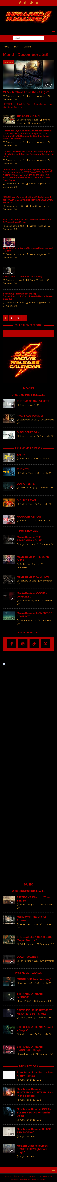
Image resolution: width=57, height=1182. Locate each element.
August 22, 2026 (27, 405)
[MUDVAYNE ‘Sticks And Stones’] (9, 919)
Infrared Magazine (37, 96)
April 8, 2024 (26, 520)
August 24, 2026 (27, 1080)
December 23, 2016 (29, 120)
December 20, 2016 (15, 226)
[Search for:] (28, 38)
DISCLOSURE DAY (28, 432)
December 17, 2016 (15, 280)
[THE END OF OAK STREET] (9, 403)
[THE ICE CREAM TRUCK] (9, 119)
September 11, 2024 (29, 924)
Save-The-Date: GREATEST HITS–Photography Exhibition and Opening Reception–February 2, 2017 (28, 154)
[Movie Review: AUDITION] (9, 579)
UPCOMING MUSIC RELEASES (28, 891)
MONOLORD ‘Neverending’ (34, 979)
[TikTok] (31, 3)
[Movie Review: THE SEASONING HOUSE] (9, 539)
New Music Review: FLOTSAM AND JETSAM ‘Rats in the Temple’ (35, 1092)
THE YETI (23, 469)
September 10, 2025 (29, 420)
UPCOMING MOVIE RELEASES (28, 395)
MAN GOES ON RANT (30, 516)
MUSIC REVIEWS (28, 1066)
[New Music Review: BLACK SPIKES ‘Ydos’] (9, 1131)
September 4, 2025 (29, 904)
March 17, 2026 (27, 1054)
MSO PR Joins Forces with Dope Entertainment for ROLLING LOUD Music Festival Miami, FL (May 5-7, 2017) (28, 200)
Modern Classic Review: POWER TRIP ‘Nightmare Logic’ (32, 1149)
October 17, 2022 (28, 620)
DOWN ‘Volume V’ (28, 956)
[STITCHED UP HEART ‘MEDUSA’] (9, 996)
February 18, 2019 (28, 581)
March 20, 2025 (27, 488)
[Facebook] (20, 3)
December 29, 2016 (15, 96)
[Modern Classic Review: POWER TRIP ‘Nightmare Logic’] (9, 1148)
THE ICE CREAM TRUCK (28, 116)
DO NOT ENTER (26, 483)
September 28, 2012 (29, 601)
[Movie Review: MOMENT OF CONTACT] (9, 615)
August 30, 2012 (27, 544)
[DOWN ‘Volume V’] (9, 959)
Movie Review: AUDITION (33, 576)
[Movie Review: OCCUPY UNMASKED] (9, 596)
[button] (53, 31)
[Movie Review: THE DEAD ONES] (9, 559)
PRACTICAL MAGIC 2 (30, 415)
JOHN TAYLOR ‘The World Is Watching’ (23, 276)
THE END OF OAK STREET (33, 401)
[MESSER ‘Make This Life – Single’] (28, 74)
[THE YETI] (9, 471)
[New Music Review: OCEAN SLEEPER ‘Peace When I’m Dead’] (9, 1111)
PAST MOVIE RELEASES (28, 448)
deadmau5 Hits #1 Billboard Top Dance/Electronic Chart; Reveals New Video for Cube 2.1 (28, 296)
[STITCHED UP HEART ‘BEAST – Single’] (9, 1029)
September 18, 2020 (29, 564)
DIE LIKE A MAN (26, 500)
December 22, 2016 (15, 142)
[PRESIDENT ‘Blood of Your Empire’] (9, 900)
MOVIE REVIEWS (28, 531)
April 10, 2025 (26, 458)
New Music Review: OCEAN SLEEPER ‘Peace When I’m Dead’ (34, 1112)
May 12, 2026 (26, 1001)
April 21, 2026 (26, 1034)
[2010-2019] (9, 242)
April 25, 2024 (26, 504)
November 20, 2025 (29, 961)
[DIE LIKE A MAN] (9, 503)
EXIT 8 (21, 454)
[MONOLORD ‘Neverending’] (9, 981)
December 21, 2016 (15, 206)
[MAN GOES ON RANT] (9, 519)
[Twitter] (37, 3)
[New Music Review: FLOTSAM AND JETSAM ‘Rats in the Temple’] (9, 1091)
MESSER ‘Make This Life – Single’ (26, 92)
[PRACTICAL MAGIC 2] (9, 418)
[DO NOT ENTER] (9, 486)
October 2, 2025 (27, 944)
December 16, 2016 (15, 302)
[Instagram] (25, 3)
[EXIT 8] (9, 457)
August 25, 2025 (27, 436)
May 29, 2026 (26, 983)
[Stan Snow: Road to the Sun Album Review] (9, 1075)
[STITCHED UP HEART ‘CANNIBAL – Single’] (9, 1049)
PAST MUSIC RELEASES (28, 972)
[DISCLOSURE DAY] (9, 435)
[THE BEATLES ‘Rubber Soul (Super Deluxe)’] (9, 939)
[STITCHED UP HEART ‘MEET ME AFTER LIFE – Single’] (9, 1013)
